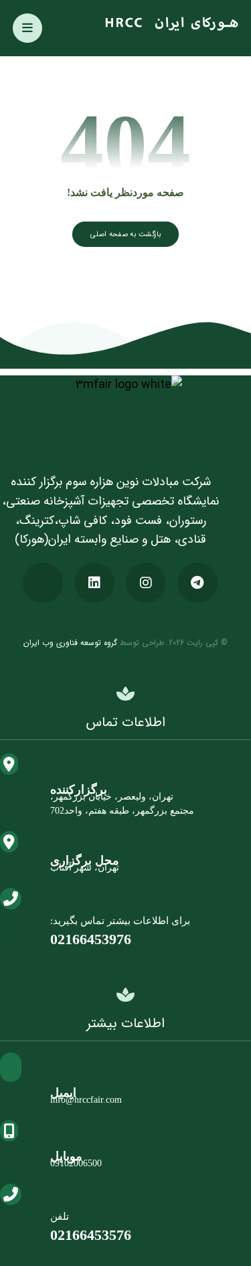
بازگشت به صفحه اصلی (125, 234)
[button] (27, 28)
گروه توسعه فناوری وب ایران (70, 642)
